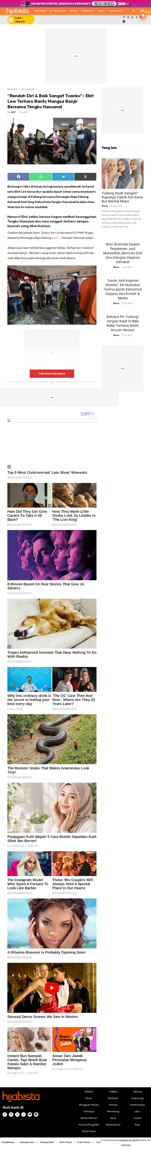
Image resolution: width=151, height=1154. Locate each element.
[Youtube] (30, 1114)
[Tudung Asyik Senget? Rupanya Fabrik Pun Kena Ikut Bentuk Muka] (123, 173)
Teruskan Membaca (52, 373)
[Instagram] (128, 17)
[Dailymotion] (124, 22)
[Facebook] (124, 17)
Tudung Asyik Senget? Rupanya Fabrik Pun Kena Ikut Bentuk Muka (122, 197)
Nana (105, 205)
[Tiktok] (136, 17)
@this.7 (56, 238)
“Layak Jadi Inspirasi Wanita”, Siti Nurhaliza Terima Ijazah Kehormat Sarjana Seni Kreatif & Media (122, 289)
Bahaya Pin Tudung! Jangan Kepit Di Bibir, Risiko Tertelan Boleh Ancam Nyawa (122, 323)
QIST (13, 112)
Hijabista (12, 89)
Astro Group (126, 1145)
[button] (134, 11)
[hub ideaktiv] (142, 10)
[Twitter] (132, 17)
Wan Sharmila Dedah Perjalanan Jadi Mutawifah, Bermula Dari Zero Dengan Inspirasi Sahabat (122, 253)
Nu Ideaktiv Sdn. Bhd (128, 1140)
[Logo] (17, 10)
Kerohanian (28, 89)
